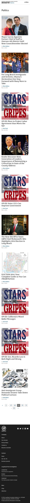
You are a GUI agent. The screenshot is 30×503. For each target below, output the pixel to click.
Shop (3, 488)
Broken (9, 474)
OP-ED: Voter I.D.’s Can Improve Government (11, 204)
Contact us (4, 445)
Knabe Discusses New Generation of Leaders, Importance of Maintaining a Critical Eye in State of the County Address (14, 161)
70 (22, 405)
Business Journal (6, 461)
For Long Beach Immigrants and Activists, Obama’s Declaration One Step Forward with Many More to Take (14, 79)
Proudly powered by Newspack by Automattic (11, 500)
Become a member (6, 447)
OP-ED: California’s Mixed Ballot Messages (13, 318)
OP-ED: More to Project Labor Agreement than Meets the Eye (14, 123)
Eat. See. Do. (4, 458)
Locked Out (7, 470)
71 (26, 405)
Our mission (5, 440)
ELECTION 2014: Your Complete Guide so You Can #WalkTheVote (14, 276)
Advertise (4, 491)
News (3, 456)
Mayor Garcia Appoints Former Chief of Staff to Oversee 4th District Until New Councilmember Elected (15, 40)
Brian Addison (6, 46)
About (3, 437)
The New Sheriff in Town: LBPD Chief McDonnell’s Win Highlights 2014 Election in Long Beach (14, 240)
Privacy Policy (5, 442)
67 (11, 405)
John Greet (5, 128)
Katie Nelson (6, 397)
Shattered (9, 479)
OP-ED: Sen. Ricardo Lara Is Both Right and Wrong (13, 358)
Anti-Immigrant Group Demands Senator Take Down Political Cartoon (15, 392)
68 (14, 405)
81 (14, 408)
